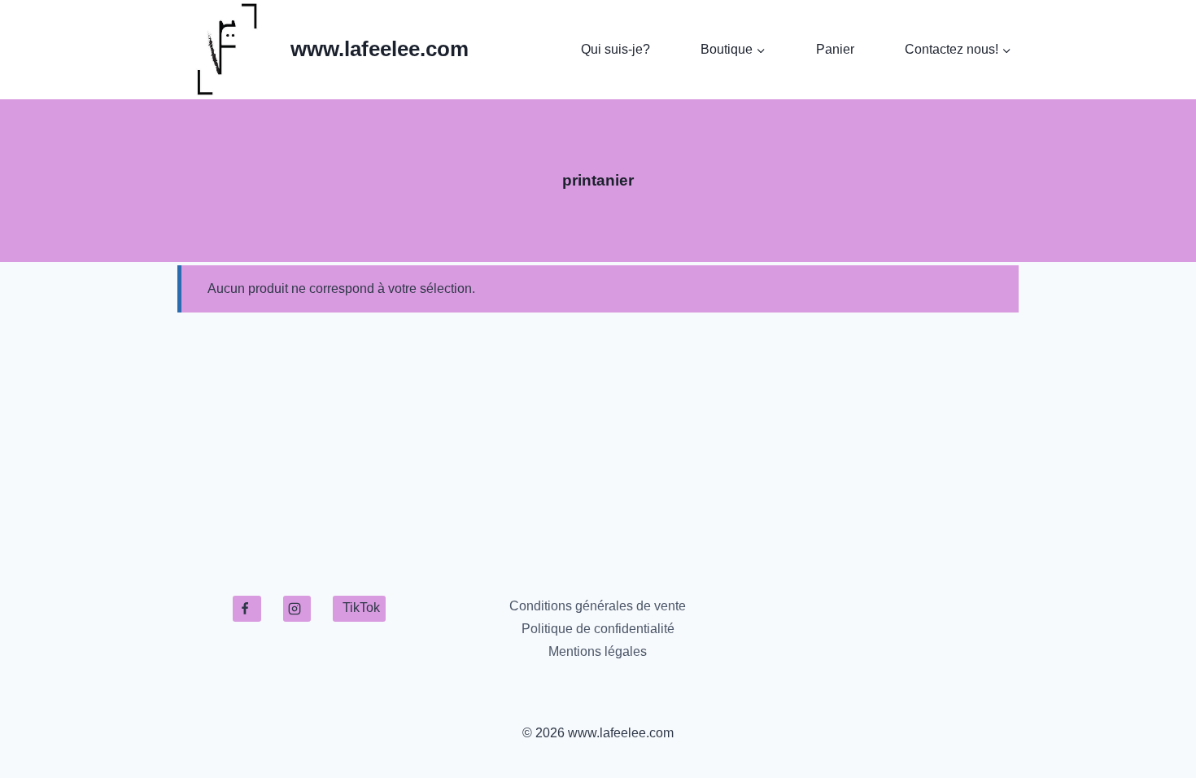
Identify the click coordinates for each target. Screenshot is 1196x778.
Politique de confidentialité (598, 629)
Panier (835, 49)
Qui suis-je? (615, 49)
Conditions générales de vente (597, 606)
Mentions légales (597, 651)
